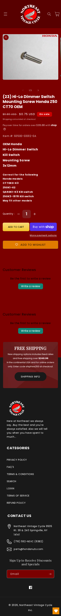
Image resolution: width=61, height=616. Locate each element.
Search (11, 481)
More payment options (43, 235)
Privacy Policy (17, 459)
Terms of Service (18, 495)
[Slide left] (23, 90)
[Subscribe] (50, 574)
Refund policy (16, 503)
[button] (5, 14)
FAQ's (10, 467)
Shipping (7, 119)
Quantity (8, 213)
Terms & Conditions (20, 474)
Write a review (30, 286)
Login (10, 488)
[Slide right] (38, 90)
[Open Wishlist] (56, 610)
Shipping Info (30, 376)
